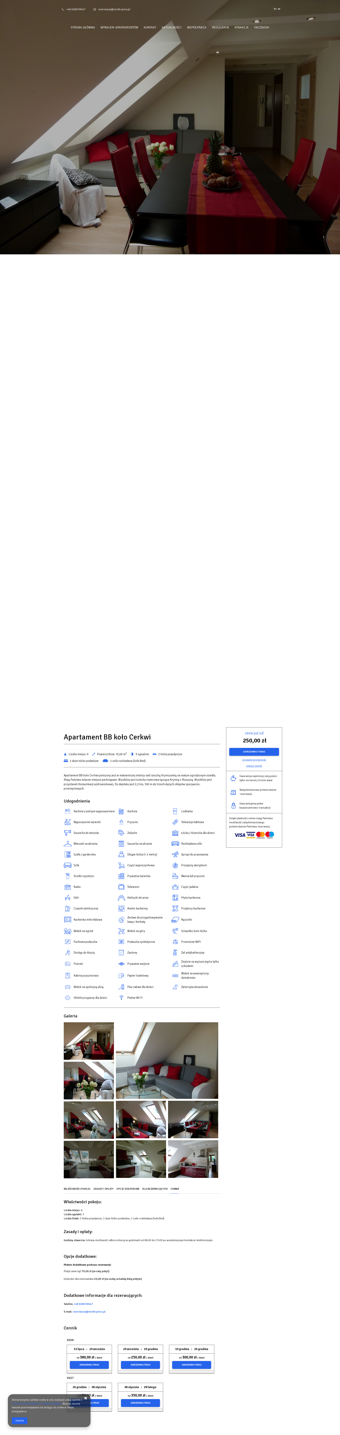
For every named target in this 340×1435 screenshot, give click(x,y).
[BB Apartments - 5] (89, 1081)
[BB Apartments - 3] (167, 1061)
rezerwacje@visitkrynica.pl (114, 9)
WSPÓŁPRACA (196, 27)
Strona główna (83, 27)
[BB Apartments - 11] (89, 1121)
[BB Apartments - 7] (141, 1120)
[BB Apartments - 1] (89, 1042)
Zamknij (19, 1420)
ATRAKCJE (242, 27)
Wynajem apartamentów (119, 27)
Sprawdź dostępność (254, 759)
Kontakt (150, 27)
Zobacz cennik (254, 766)
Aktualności (172, 27)
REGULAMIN (220, 27)
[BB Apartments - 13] (141, 1160)
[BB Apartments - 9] (193, 1120)
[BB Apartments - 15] (193, 1160)
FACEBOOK (261, 27)
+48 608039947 (76, 9)
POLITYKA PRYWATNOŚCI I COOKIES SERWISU (37, 1403)
